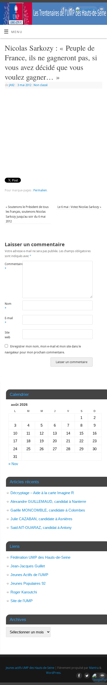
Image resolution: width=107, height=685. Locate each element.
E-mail (9, 320)
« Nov (13, 464)
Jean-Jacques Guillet (27, 566)
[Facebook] (62, 10)
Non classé (41, 85)
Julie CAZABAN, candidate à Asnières (41, 519)
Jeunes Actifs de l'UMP (29, 575)
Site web (7, 335)
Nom (8, 306)
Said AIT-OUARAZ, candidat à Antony (41, 527)
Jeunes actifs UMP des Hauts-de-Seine (30, 668)
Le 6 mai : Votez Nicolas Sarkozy (79, 207)
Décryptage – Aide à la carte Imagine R (42, 493)
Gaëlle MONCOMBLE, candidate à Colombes (47, 510)
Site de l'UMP (21, 601)
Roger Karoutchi (23, 592)
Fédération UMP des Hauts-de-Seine (40, 557)
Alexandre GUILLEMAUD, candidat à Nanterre (48, 501)
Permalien (40, 190)
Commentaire (9, 266)
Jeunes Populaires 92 (28, 583)
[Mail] (101, 10)
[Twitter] (70, 10)
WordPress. (53, 673)
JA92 (11, 85)
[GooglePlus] (85, 9)
